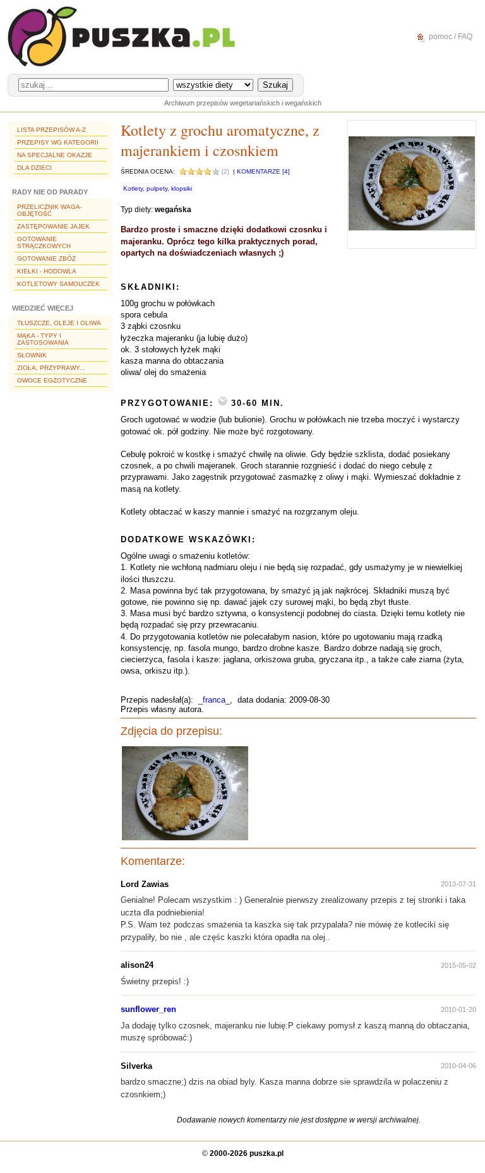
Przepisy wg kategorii (58, 142)
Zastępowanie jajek (53, 226)
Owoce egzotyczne (52, 380)
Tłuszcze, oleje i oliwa (59, 322)
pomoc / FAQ (449, 36)
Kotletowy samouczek (58, 283)
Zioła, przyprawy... (51, 367)
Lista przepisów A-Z (51, 129)
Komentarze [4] (263, 171)
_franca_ (214, 700)
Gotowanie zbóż (46, 258)
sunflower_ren (148, 1009)
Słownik (32, 355)
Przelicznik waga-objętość (49, 210)
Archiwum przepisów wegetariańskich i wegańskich (242, 103)
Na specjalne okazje (54, 155)
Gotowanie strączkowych (44, 242)
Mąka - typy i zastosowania (43, 339)
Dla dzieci (34, 167)
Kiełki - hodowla (46, 271)
